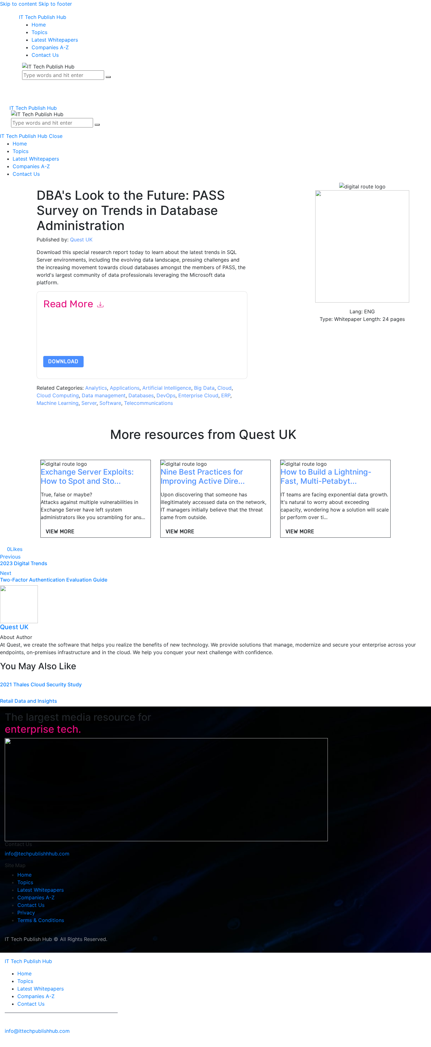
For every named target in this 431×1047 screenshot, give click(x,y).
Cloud (224, 388)
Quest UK (81, 239)
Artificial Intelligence (166, 388)
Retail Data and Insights (28, 701)
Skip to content (18, 4)
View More (60, 532)
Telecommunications (148, 403)
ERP (225, 395)
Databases (141, 395)
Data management (104, 395)
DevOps (165, 395)
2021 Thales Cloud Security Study (41, 684)
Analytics (96, 388)
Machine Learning (58, 403)
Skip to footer (55, 4)
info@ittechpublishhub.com (37, 1031)
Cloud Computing (58, 395)
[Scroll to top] (3, 1043)
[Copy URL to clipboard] (47, 549)
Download (63, 361)
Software (110, 403)
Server (89, 403)
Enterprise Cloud (198, 395)
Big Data (204, 388)
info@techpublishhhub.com (37, 853)
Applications (124, 388)
